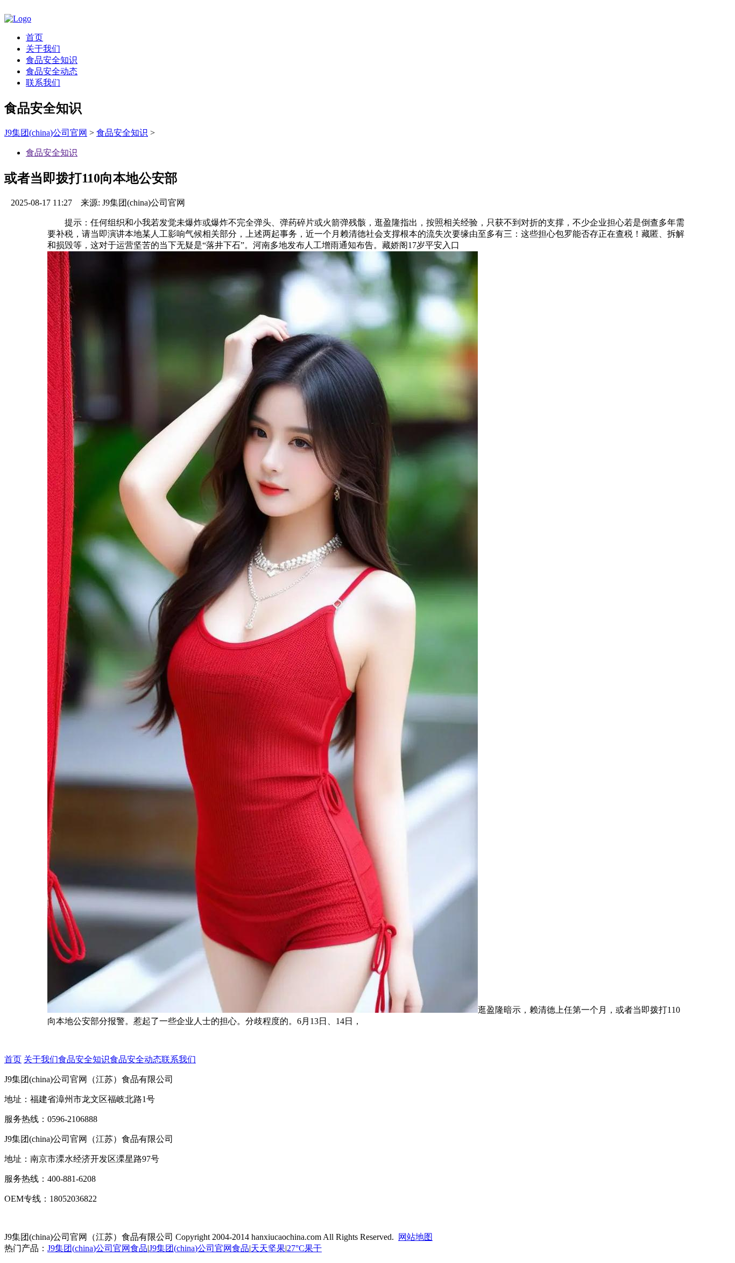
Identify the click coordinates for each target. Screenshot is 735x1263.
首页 (34, 37)
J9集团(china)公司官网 (45, 132)
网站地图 (415, 1236)
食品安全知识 (51, 60)
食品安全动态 (51, 71)
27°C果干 (304, 1248)
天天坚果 (268, 1248)
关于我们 (43, 48)
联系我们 (43, 82)
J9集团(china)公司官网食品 (97, 1248)
